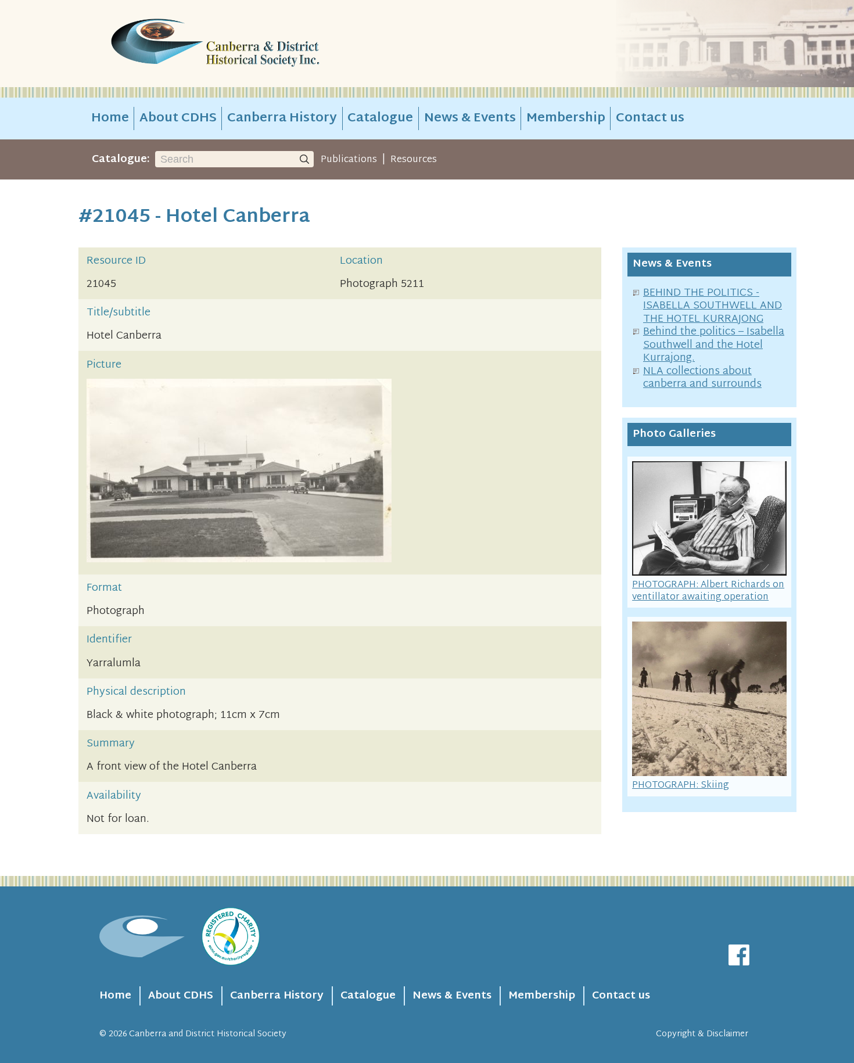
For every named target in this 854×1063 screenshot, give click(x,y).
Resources (413, 159)
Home (110, 118)
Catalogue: (121, 159)
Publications (349, 159)
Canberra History (282, 118)
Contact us (650, 118)
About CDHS (178, 118)
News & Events (470, 118)
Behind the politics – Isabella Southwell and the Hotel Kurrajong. (713, 345)
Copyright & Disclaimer (702, 1034)
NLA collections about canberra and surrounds (702, 378)
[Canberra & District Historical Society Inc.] (256, 44)
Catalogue (380, 118)
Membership (565, 118)
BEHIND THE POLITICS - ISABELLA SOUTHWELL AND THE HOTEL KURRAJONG (712, 306)
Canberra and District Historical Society (207, 1034)
